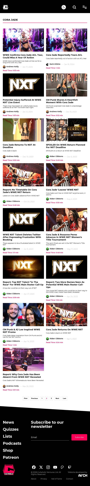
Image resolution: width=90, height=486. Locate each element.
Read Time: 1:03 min (11, 115)
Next (57, 398)
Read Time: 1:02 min (54, 300)
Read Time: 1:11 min (10, 252)
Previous (34, 398)
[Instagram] (48, 467)
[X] (41, 467)
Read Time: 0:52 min (54, 115)
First (25, 398)
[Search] (74, 7)
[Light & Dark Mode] (64, 7)
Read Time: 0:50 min (11, 160)
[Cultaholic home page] (32, 7)
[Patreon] (62, 467)
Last (64, 398)
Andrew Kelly (12, 67)
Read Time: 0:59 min (11, 297)
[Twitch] (69, 467)
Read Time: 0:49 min (54, 160)
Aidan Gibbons (56, 156)
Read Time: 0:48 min (11, 205)
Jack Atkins (55, 64)
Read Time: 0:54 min (54, 342)
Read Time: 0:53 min (11, 70)
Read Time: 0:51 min (11, 390)
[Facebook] (34, 467)
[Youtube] (55, 467)
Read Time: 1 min (53, 68)
